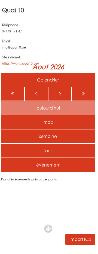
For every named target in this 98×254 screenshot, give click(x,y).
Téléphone (10, 25)
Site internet (11, 57)
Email (6, 41)
